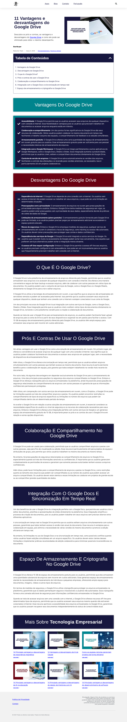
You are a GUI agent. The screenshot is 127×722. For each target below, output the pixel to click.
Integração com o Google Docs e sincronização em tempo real (43, 85)
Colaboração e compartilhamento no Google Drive (38, 81)
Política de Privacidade (20, 699)
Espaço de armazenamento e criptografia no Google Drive (41, 88)
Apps (47, 4)
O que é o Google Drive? (28, 74)
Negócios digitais (55, 51)
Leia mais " (16, 657)
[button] (116, 4)
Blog (56, 4)
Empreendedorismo (44, 51)
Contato (65, 4)
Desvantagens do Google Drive (31, 71)
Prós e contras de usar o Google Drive (33, 78)
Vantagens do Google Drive (28, 67)
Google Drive (35, 37)
